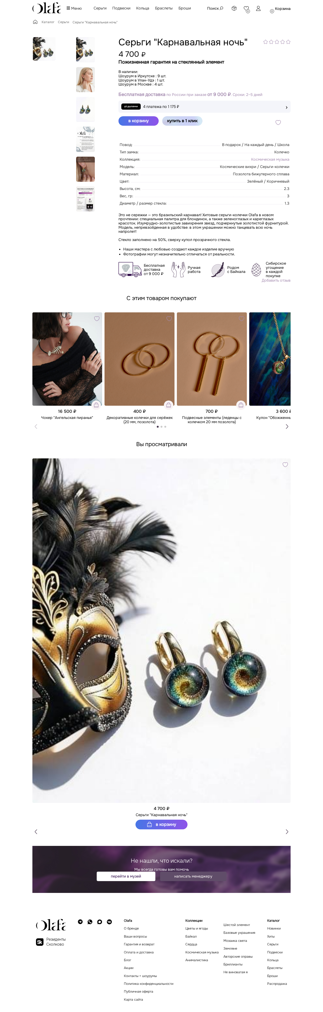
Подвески (121, 8)
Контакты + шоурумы (140, 976)
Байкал (191, 936)
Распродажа (277, 984)
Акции (128, 968)
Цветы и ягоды (196, 928)
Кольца (142, 8)
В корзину (165, 824)
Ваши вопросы (135, 936)
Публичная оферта (138, 991)
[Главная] (35, 23)
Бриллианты (232, 964)
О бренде (131, 928)
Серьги (100, 8)
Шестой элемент (236, 925)
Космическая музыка (270, 159)
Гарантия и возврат (139, 944)
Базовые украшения (239, 932)
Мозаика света (235, 941)
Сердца (191, 944)
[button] (287, 426)
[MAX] (99, 960)
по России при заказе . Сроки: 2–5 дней (190, 94)
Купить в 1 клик (182, 120)
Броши (185, 8)
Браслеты (164, 8)
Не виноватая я (235, 972)
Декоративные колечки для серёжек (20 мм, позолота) (140, 420)
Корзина (283, 8)
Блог (127, 960)
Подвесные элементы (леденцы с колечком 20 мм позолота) (212, 420)
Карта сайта (133, 999)
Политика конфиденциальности (148, 984)
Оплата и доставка (139, 952)
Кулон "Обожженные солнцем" (284, 418)
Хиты (271, 936)
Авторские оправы (238, 956)
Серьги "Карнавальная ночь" (162, 815)
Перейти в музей (126, 876)
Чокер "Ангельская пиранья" (67, 418)
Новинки (274, 928)
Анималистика (196, 960)
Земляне (230, 948)
